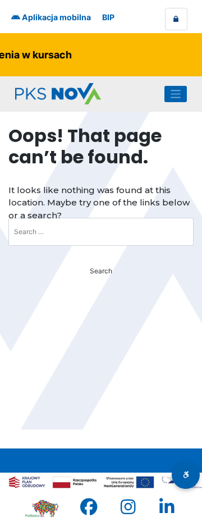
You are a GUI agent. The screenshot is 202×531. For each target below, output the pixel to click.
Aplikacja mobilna (55, 17)
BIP (108, 17)
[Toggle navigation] (175, 94)
